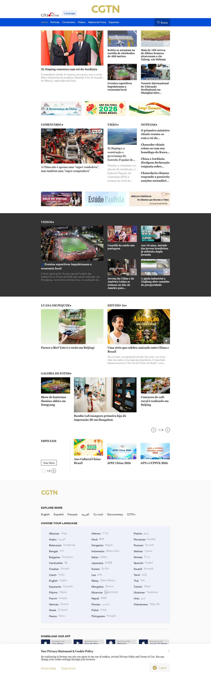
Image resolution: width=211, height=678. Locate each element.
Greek (58, 610)
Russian (144, 545)
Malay (103, 580)
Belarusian (62, 545)
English (45, 514)
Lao (96, 574)
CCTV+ (131, 514)
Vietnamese (146, 604)
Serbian (143, 551)
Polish (99, 610)
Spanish (143, 563)
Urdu (139, 598)
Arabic (57, 539)
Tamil (140, 574)
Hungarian (102, 545)
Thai (139, 580)
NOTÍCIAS (148, 124)
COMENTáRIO (51, 124)
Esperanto (61, 586)
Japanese (101, 563)
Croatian (59, 568)
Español (58, 514)
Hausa (56, 616)
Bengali (56, 551)
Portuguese (103, 616)
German (58, 604)
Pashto (141, 533)
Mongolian (102, 586)
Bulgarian (61, 557)
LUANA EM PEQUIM (55, 305)
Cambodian (58, 563)
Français (73, 514)
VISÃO (112, 124)
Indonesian (105, 551)
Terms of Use (68, 668)
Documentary (115, 514)
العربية (85, 514)
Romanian (144, 539)
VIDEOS (46, 222)
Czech (56, 574)
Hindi (97, 539)
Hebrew (99, 533)
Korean (100, 568)
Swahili (143, 568)
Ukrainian (146, 592)
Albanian (58, 533)
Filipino (58, 592)
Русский (98, 514)
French (58, 598)
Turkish (142, 586)
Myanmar (104, 592)
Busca (164, 22)
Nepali (98, 598)
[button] (153, 430)
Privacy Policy (48, 668)
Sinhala (142, 557)
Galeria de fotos (55, 373)
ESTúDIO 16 (116, 305)
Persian (100, 604)
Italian (99, 557)
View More (49, 462)
